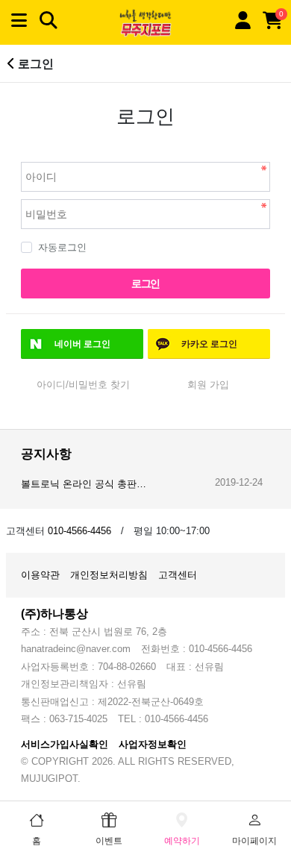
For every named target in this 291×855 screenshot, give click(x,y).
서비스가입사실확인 (64, 744)
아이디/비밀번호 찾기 (83, 384)
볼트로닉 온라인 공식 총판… (83, 483)
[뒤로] (11, 63)
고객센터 (177, 575)
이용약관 (40, 575)
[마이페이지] (242, 20)
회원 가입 (208, 384)
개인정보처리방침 (109, 575)
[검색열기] (48, 20)
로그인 (145, 283)
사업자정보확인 (153, 744)
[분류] (19, 20)
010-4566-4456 (79, 530)
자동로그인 (62, 247)
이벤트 (109, 841)
